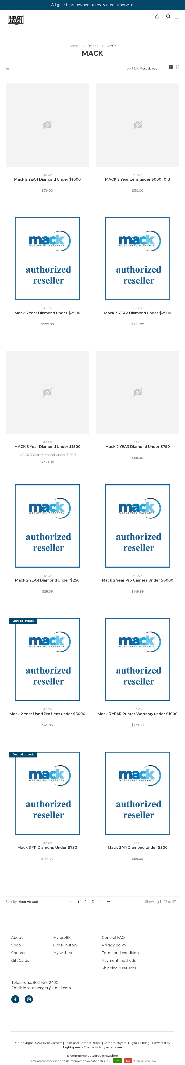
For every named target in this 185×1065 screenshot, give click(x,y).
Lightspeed (72, 1047)
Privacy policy (114, 945)
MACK (112, 46)
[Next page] (108, 902)
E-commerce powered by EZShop (92, 1055)
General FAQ (113, 937)
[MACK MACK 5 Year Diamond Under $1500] (47, 393)
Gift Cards (20, 960)
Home (74, 46)
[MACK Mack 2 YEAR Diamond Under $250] (47, 526)
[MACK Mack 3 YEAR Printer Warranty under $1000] (137, 660)
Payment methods (119, 960)
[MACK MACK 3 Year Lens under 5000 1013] (137, 125)
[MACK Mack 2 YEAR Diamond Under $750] (137, 393)
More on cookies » (145, 1061)
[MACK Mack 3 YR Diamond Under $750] (47, 794)
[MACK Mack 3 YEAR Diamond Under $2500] (137, 259)
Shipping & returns (119, 968)
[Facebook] (15, 1000)
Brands (92, 46)
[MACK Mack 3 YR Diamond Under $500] (137, 794)
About (17, 937)
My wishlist (62, 953)
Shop (16, 945)
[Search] (168, 17)
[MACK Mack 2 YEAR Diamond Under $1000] (47, 125)
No (128, 1061)
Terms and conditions (121, 953)
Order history (65, 945)
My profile (62, 937)
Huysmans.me (110, 1047)
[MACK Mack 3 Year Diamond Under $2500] (47, 259)
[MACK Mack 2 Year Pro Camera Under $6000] (137, 526)
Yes (117, 1061)
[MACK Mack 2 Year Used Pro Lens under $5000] (47, 660)
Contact (18, 953)
